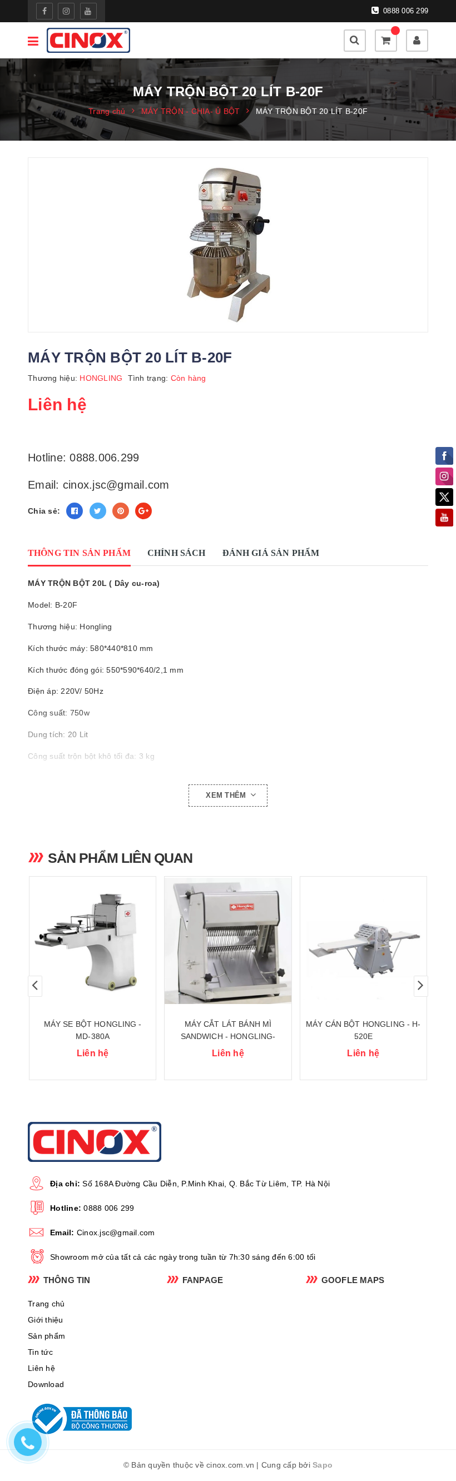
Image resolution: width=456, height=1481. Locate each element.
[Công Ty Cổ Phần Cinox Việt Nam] (88, 40)
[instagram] (66, 11)
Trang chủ (46, 1303)
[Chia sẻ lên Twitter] (98, 511)
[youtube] (88, 11)
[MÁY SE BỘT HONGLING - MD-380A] (92, 941)
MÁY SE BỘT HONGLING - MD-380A (93, 1030)
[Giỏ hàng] (386, 41)
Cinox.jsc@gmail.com (116, 1232)
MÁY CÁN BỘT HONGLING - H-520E (363, 1030)
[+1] (143, 511)
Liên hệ (41, 1368)
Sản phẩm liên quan (120, 858)
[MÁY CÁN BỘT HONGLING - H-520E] (363, 941)
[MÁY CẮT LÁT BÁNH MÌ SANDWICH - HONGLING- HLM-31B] (228, 941)
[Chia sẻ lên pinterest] (120, 511)
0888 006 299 (404, 11)
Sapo (323, 1464)
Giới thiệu (45, 1319)
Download (46, 1384)
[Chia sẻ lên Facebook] (74, 511)
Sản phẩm (46, 1335)
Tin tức (40, 1352)
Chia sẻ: (44, 510)
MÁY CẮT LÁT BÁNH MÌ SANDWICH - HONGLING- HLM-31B (228, 1036)
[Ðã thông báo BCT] (89, 1418)
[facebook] (44, 11)
